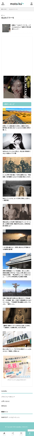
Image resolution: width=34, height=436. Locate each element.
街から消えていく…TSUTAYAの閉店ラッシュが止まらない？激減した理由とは (17, 350)
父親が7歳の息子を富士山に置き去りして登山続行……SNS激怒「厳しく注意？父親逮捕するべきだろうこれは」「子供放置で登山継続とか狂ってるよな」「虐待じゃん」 (17, 301)
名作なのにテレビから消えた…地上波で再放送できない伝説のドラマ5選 (16, 152)
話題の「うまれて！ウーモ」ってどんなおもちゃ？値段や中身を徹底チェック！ (21, 27)
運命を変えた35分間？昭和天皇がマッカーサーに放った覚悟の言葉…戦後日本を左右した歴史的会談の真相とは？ (17, 224)
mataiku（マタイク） (22, 427)
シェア (12, 434)
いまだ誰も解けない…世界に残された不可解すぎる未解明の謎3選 (16, 248)
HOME (5, 9)
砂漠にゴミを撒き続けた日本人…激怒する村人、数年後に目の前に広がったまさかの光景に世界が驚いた (17, 128)
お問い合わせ (5, 401)
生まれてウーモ (13, 9)
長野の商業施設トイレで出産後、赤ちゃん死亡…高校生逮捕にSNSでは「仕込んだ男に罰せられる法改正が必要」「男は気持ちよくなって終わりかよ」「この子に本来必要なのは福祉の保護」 (17, 273)
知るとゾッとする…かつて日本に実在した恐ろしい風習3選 (16, 199)
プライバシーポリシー (8, 396)
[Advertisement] (17, 55)
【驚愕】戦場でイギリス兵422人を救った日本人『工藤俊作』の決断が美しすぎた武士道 (16, 326)
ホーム (4, 434)
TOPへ (29, 434)
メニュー (21, 434)
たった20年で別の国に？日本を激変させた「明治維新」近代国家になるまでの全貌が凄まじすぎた (17, 175)
